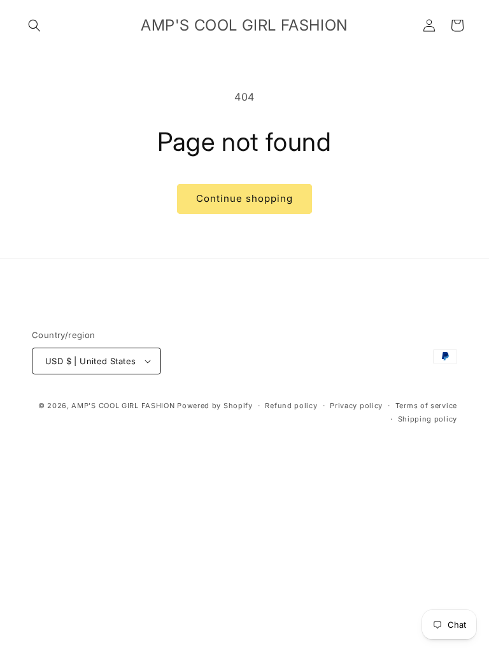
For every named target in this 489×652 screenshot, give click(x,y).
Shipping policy (428, 419)
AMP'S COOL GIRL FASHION (122, 405)
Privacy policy (356, 405)
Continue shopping (244, 198)
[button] (34, 25)
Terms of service (426, 405)
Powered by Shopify (215, 405)
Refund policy (291, 405)
